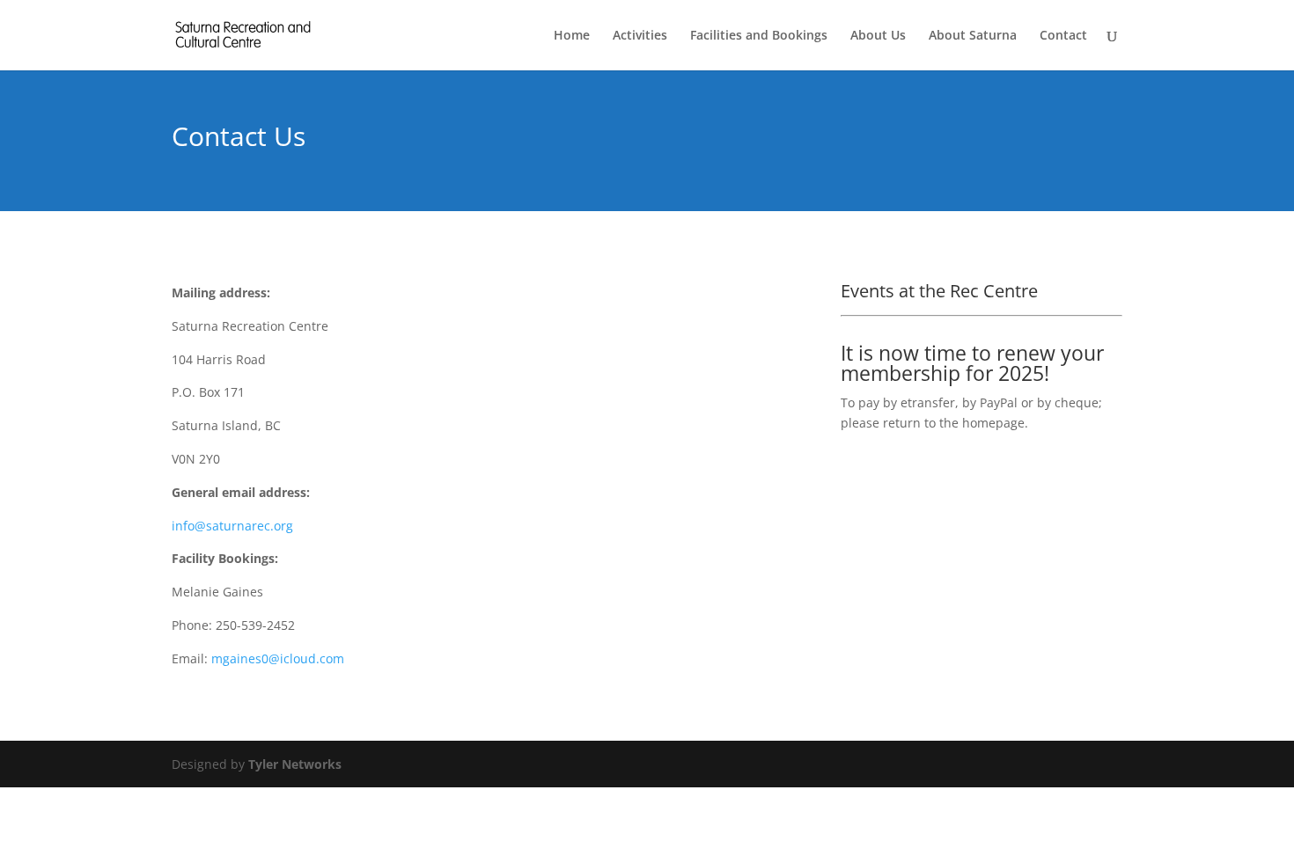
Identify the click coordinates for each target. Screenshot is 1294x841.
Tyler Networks (295, 764)
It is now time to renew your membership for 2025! (972, 363)
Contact (1063, 36)
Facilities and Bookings (758, 36)
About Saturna (973, 36)
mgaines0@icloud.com (277, 658)
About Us (878, 36)
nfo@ (234, 525)
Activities (640, 36)
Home (572, 36)
